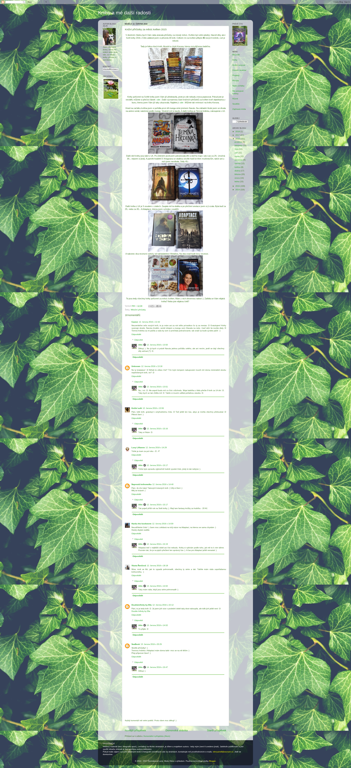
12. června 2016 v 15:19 (157, 544)
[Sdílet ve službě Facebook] (157, 306)
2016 (237, 139)
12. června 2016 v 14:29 (156, 448)
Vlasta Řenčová (138, 566)
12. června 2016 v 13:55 (153, 408)
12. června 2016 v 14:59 (162, 524)
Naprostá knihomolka (141, 484)
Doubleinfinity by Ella (141, 605)
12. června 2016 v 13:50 (157, 345)
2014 (237, 190)
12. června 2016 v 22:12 (163, 605)
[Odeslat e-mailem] (149, 306)
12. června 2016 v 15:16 (157, 429)
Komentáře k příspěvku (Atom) (157, 736)
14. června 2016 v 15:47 (157, 667)
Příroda (235, 81)
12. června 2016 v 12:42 (149, 322)
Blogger (212, 761)
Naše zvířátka (238, 86)
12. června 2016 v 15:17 (157, 465)
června (238, 163)
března (238, 174)
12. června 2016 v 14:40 (162, 484)
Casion (134, 322)
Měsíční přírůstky (138, 310)
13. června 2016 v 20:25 (151, 644)
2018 (237, 132)
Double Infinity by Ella (140, 611)
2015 (237, 186)
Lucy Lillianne (138, 448)
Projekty (235, 75)
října (237, 149)
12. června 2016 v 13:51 (157, 387)
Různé (235, 99)
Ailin (140, 345)
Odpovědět (136, 334)
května (238, 167)
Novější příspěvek (135, 730)
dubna (238, 171)
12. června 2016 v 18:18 (157, 566)
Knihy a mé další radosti (124, 12)
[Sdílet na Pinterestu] (160, 306)
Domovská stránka (176, 730)
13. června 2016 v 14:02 (157, 586)
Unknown (135, 366)
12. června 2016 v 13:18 (151, 366)
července (239, 160)
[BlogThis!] (152, 306)
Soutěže (236, 104)
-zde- (158, 100)
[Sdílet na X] (155, 306)
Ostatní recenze (239, 70)
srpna (237, 156)
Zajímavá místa (239, 109)
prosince (239, 142)
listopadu (239, 146)
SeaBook (135, 644)
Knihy (234, 60)
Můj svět (236, 55)
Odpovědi (138, 340)
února (237, 178)
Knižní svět (136, 408)
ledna (237, 182)
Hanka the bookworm (141, 524)
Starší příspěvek (216, 730)
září (236, 153)
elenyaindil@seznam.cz (223, 752)
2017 (237, 135)
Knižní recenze (238, 65)
